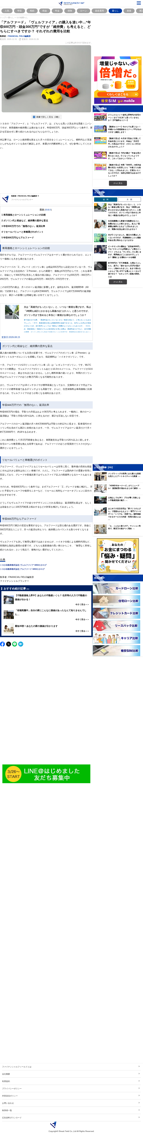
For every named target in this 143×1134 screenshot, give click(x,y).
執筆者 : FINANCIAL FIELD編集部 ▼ (25, 196)
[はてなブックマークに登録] (20, 644)
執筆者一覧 (7, 1110)
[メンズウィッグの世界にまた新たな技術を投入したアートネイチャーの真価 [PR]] (118, 480)
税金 (44, 11)
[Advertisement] (46, 171)
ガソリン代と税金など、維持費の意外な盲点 (25, 220)
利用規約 (6, 1081)
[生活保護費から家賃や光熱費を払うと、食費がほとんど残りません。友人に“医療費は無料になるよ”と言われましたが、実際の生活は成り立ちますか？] (100, 224)
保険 (70, 11)
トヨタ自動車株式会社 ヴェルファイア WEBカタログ (23, 565)
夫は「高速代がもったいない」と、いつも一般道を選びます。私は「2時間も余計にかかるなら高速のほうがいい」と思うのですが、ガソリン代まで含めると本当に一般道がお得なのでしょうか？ (124, 210)
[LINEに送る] (14, 644)
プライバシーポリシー (12, 1088)
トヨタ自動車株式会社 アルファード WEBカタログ (22, 569)
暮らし (115, 11)
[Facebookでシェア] (2, 644)
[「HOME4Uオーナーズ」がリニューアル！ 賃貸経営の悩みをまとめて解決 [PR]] (118, 492)
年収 (19, 11)
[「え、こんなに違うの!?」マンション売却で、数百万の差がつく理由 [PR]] (118, 533)
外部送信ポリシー (10, 1096)
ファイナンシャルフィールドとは (16, 1067)
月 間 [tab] (129, 199)
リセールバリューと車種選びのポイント (23, 232)
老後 (129, 11)
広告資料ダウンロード (12, 1117)
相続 (32, 11)
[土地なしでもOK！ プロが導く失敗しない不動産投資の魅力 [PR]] (118, 503)
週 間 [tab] (105, 199)
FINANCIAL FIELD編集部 (19, 36)
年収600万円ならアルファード (18, 237)
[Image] (46, 774)
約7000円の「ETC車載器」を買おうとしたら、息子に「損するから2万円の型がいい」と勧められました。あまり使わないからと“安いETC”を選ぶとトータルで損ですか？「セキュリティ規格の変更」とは (124, 269)
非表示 (48, 210)
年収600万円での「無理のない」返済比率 (23, 226)
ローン (83, 11)
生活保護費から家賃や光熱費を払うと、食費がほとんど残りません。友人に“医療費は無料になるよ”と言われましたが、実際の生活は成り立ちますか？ (124, 225)
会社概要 (6, 1074)
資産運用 (99, 11)
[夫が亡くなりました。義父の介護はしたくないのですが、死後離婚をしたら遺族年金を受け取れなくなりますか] (100, 237)
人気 (7, 11)
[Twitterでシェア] (8, 644)
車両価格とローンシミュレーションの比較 (24, 215)
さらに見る (117, 183)
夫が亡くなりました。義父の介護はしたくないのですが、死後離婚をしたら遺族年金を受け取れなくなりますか (124, 237)
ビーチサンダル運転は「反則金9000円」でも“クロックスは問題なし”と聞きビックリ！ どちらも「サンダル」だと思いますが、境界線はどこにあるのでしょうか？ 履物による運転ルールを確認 (124, 251)
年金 (57, 11)
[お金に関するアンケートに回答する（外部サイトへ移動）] (118, 555)
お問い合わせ (8, 1103)
